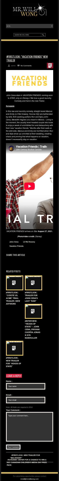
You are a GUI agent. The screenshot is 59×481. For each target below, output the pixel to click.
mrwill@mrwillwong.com (29, 479)
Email (9, 394)
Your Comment (13, 410)
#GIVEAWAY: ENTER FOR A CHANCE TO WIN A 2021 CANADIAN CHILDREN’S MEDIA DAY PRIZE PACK (27, 462)
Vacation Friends (16, 246)
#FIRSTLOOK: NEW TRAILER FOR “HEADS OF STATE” (13, 362)
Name (9, 381)
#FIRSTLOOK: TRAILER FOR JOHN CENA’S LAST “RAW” (31, 296)
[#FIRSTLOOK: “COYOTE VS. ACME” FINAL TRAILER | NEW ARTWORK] (14, 282)
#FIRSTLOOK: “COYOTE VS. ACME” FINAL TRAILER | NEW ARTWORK (13, 298)
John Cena (13, 242)
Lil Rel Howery (29, 242)
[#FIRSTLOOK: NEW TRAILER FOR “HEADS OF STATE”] (14, 348)
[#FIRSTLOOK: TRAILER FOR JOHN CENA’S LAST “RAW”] (33, 282)
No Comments (26, 65)
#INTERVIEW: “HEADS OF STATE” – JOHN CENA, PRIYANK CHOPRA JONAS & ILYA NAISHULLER (32, 329)
